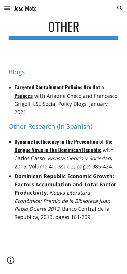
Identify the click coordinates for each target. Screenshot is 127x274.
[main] (63, 29)
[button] (7, 8)
